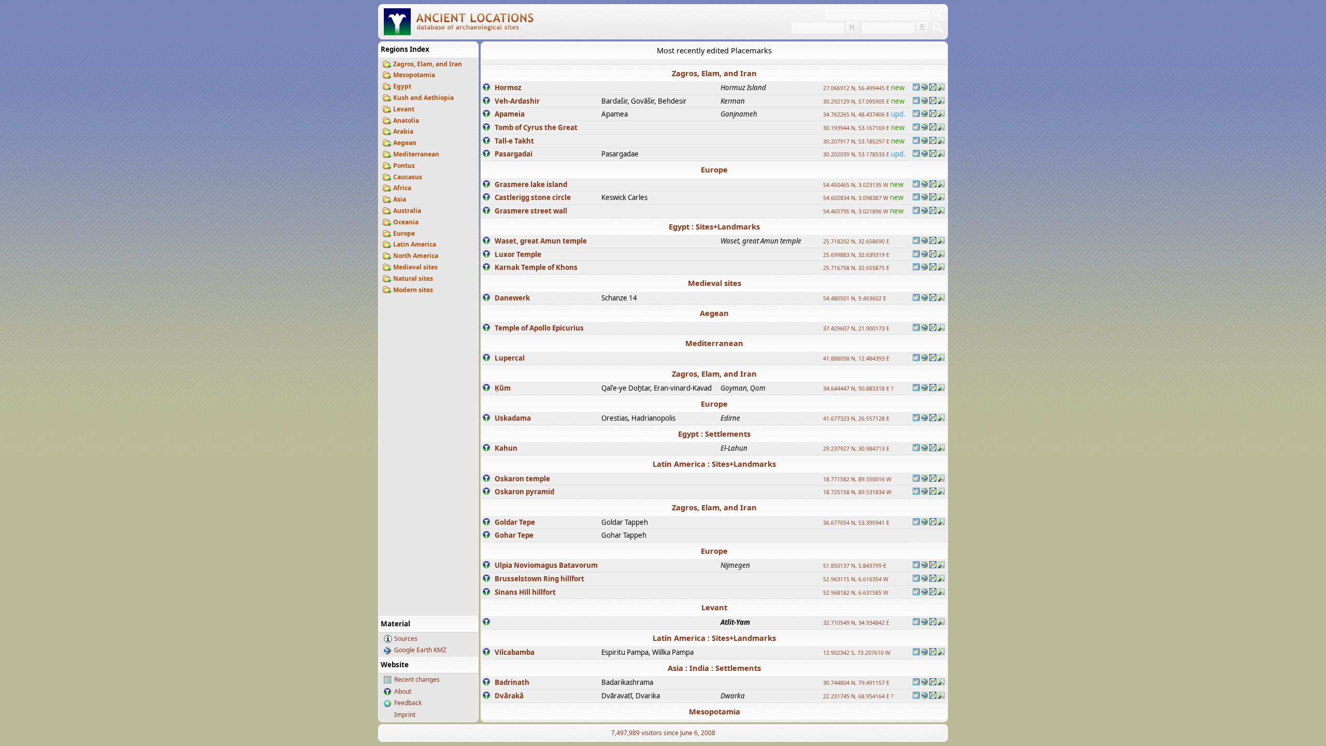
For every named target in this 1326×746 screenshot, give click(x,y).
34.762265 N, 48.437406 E (856, 114)
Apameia (510, 114)
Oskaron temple (522, 478)
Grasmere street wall (531, 211)
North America (415, 255)
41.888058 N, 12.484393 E (856, 358)
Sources (405, 638)
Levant (403, 109)
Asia (399, 199)
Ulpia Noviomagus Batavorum (546, 565)
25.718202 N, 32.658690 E (856, 241)
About (402, 691)
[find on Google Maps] (924, 88)
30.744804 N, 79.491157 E (856, 682)
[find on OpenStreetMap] (941, 88)
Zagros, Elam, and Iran (427, 64)
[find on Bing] (933, 88)
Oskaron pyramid (524, 491)
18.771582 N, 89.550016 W (857, 479)
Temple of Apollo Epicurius (539, 328)
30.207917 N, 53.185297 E (856, 141)
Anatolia (406, 120)
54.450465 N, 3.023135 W (855, 185)
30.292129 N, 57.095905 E (856, 101)
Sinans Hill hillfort (525, 592)
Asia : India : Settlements (714, 668)
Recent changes (417, 679)
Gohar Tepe (514, 535)
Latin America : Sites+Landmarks (714, 463)
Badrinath (512, 682)
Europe (404, 233)
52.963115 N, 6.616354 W (855, 579)
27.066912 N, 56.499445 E (856, 88)
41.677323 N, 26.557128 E (856, 418)
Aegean (404, 142)
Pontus (404, 165)
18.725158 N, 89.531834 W (857, 492)
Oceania (406, 222)
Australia (407, 210)
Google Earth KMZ (420, 649)
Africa (402, 187)
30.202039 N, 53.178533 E (856, 154)
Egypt (402, 86)
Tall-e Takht (514, 141)
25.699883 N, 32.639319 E (856, 255)
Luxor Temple (518, 254)
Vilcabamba (515, 652)
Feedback (408, 702)
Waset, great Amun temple (541, 241)
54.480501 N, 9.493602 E (854, 298)
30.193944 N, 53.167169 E (856, 128)
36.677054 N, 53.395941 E (856, 522)
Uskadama (513, 418)
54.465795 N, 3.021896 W (855, 211)
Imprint (404, 714)
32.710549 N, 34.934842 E (856, 622)
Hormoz (508, 87)
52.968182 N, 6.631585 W (855, 592)
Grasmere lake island (531, 184)
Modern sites (413, 289)
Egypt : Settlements (714, 433)
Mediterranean (416, 154)
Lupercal (510, 358)
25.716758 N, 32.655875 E (856, 267)
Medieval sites (415, 267)
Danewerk (512, 298)
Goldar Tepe (515, 522)
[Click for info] (486, 88)
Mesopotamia (414, 74)
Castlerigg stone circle (533, 197)
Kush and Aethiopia (423, 97)
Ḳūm (503, 388)
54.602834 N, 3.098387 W (855, 198)
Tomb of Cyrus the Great (536, 127)
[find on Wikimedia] (916, 88)
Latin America (414, 244)
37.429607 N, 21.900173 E (856, 328)
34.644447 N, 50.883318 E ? (858, 388)
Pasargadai (513, 154)
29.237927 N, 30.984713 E (856, 448)
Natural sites (413, 278)
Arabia (403, 131)
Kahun (506, 448)
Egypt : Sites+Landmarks (714, 226)
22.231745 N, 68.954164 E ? (858, 696)
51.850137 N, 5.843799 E (854, 565)
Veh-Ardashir (517, 101)
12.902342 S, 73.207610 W (856, 652)
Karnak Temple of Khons (536, 267)
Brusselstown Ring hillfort (539, 578)
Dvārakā (509, 695)
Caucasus (407, 177)
